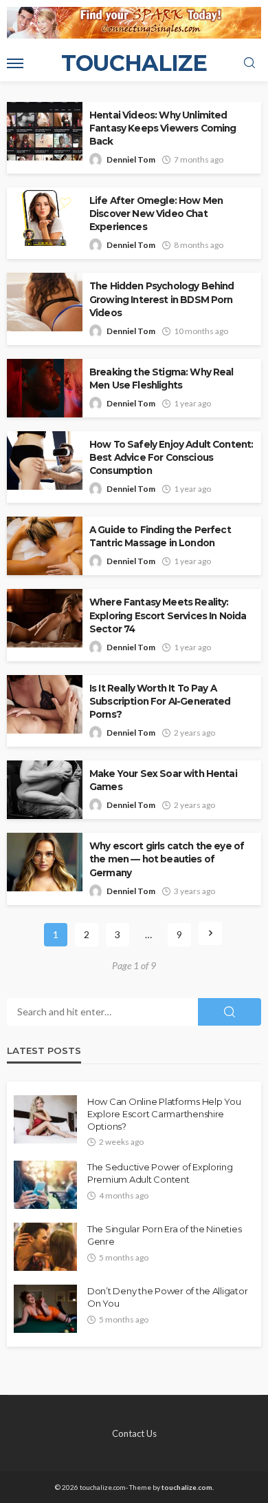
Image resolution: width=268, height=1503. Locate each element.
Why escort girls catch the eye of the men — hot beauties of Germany (166, 859)
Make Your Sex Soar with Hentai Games (163, 780)
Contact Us (134, 1433)
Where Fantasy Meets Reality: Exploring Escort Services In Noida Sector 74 (167, 615)
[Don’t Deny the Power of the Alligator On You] (45, 1309)
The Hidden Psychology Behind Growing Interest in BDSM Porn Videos (161, 299)
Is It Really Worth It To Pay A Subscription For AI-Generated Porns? (160, 701)
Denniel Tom (131, 159)
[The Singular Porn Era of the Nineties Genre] (45, 1247)
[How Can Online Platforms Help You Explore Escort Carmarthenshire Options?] (45, 1119)
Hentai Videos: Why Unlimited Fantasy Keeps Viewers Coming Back (162, 128)
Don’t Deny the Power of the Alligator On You (167, 1297)
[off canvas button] (15, 63)
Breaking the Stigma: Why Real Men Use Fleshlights (161, 378)
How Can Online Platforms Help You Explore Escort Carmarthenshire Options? (164, 1114)
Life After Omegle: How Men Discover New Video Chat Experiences (156, 213)
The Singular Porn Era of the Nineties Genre (164, 1235)
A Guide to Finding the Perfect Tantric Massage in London (160, 536)
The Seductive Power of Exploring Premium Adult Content (160, 1173)
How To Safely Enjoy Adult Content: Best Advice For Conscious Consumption (171, 457)
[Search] (249, 63)
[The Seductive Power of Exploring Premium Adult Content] (45, 1185)
